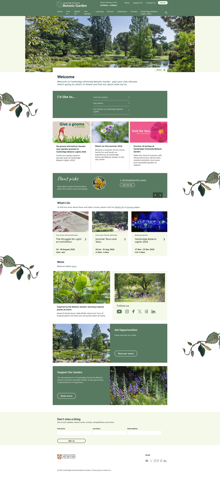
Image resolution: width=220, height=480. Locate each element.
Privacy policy (97, 470)
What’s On (119, 207)
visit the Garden (100, 97)
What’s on (77, 12)
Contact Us (151, 3)
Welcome (65, 76)
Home (60, 11)
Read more (66, 396)
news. (74, 266)
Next (190, 44)
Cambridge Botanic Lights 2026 (149, 12)
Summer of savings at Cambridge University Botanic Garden (148, 149)
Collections (122, 11)
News (127, 3)
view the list (127, 185)
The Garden (87, 12)
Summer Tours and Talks (106, 240)
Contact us (107, 470)
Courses (130, 207)
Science (110, 11)
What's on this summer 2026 (108, 146)
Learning (99, 11)
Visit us (68, 12)
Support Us (138, 3)
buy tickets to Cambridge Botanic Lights (108, 110)
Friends (134, 11)
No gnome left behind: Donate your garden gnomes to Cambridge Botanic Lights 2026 (71, 149)
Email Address (132, 429)
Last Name (96, 429)
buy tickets (98, 103)
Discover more (126, 353)
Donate (163, 3)
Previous (30, 44)
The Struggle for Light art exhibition (68, 240)
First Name (61, 429)
